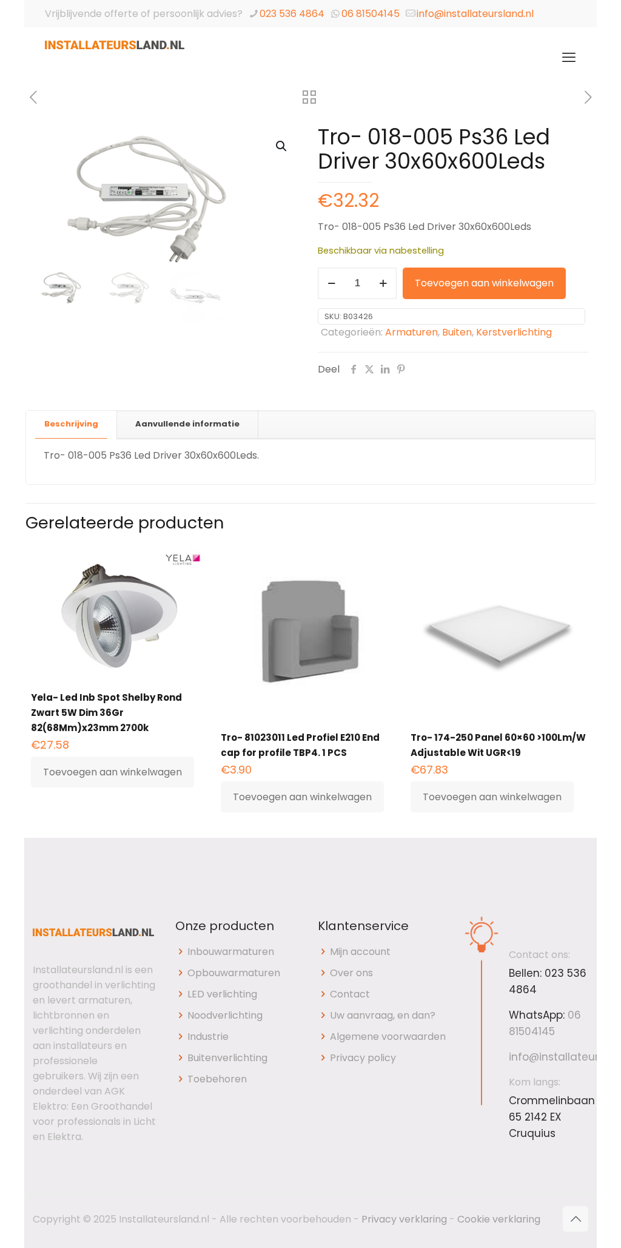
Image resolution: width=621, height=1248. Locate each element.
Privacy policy (363, 1058)
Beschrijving (71, 424)
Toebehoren (217, 1079)
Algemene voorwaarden (388, 1037)
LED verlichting (222, 994)
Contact (350, 994)
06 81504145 (370, 14)
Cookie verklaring (498, 1219)
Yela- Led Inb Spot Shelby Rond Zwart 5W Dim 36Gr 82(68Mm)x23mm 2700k (106, 712)
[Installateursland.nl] (114, 57)
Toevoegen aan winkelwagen (484, 283)
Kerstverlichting (514, 332)
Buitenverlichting (227, 1058)
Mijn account (360, 952)
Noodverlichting (225, 1015)
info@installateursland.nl (475, 14)
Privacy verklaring (404, 1219)
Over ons (351, 973)
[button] (282, 146)
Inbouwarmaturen (230, 952)
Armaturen (411, 332)
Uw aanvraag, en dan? (382, 1015)
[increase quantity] (383, 283)
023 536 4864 (292, 14)
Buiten (457, 332)
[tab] (71, 424)
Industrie (208, 1037)
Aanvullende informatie (187, 424)
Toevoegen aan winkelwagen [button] (112, 772)
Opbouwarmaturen (233, 973)
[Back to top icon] (575, 1219)
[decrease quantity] (331, 283)
